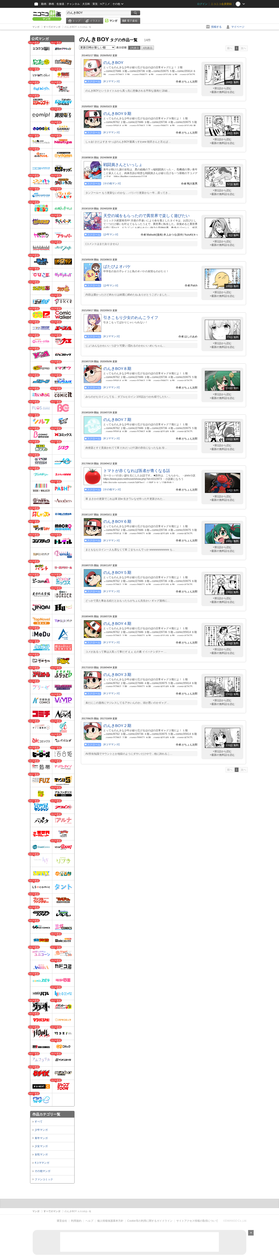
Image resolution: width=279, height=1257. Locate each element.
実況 (95, 4)
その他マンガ (42, 1171)
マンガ (113, 20)
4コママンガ (42, 1162)
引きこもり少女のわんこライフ (130, 317)
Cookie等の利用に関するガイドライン (149, 1220)
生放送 (60, 4)
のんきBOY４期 (117, 623)
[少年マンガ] (111, 234)
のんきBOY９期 (117, 113)
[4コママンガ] (111, 81)
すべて (39, 1121)
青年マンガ (41, 1138)
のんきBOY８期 (117, 368)
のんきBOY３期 (117, 674)
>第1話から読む (222, 88)
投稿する (216, 26)
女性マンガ (41, 1154)
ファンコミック (44, 1179)
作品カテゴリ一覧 (46, 1114)
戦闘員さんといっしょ (123, 164)
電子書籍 (132, 20)
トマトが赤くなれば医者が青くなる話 (136, 471)
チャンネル (73, 4)
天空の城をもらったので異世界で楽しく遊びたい (146, 216)
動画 (43, 4)
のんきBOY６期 (117, 521)
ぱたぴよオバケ (117, 266)
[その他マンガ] (112, 183)
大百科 (86, 4)
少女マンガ (41, 1146)
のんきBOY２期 (117, 725)
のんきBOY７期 (117, 419)
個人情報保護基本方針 (110, 1220)
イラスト (95, 20)
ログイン (202, 4)
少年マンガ (41, 1129)
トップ (76, 20)
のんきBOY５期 (117, 572)
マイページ (237, 26)
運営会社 (62, 1220)
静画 (51, 4)
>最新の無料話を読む (222, 92)
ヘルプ (89, 1220)
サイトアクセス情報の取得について (197, 1220)
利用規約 (76, 1220)
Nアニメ (105, 4)
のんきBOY (113, 62)
